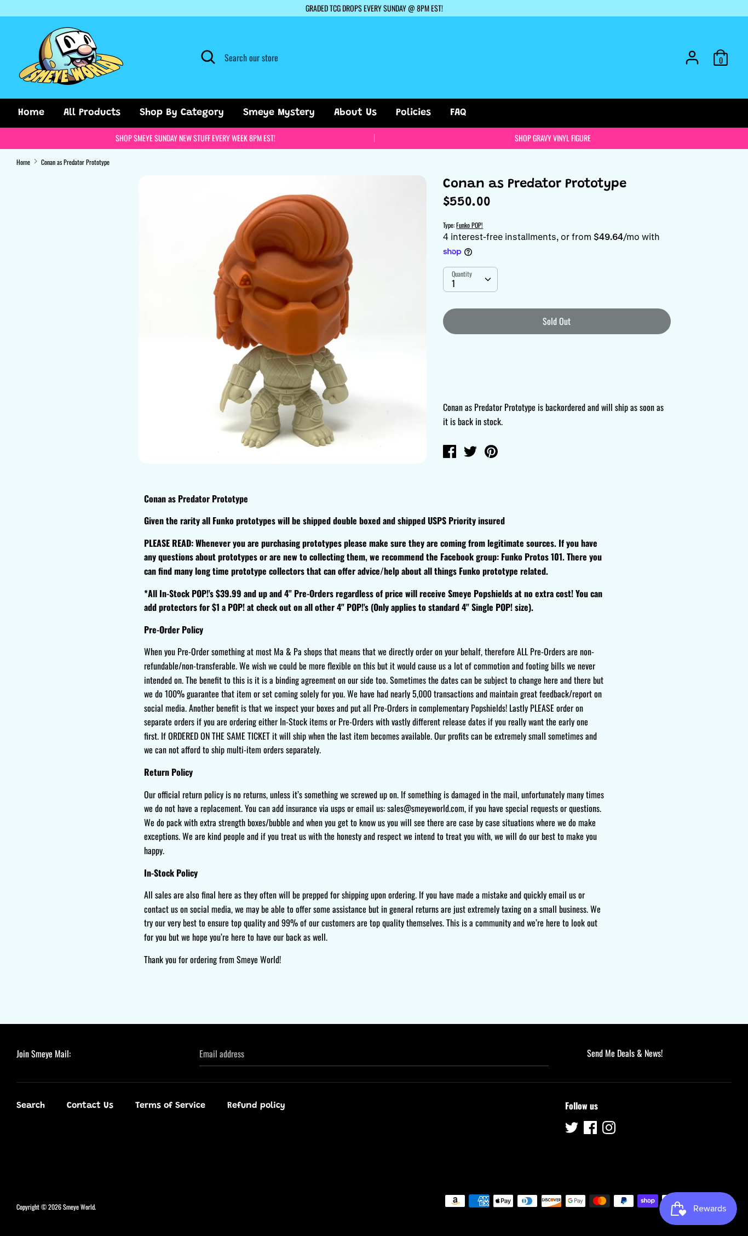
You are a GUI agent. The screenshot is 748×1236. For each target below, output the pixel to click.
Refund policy (256, 1105)
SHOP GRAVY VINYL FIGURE (553, 138)
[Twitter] (572, 1129)
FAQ (458, 113)
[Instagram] (610, 1129)
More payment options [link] (556, 380)
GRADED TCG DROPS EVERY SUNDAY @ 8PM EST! (374, 8)
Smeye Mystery (279, 113)
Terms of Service (170, 1105)
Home (31, 113)
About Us (355, 113)
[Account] (692, 53)
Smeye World (79, 1206)
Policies (413, 113)
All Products (92, 113)
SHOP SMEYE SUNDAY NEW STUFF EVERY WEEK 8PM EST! (195, 138)
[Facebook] (591, 1129)
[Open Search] (208, 57)
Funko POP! (469, 225)
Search (30, 1105)
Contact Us (90, 1105)
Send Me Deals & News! (625, 1053)
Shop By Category (182, 113)
